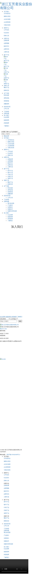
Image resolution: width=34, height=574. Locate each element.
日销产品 (10, 176)
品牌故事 (6, 40)
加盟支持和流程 (12, 211)
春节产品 (10, 171)
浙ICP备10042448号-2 (13, 454)
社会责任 (6, 33)
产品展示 (10, 205)
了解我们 (6, 126)
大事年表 (6, 52)
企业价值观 (7, 19)
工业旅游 (6, 111)
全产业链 (6, 93)
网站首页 (6, 136)
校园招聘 (6, 120)
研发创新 (6, 95)
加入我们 (6, 115)
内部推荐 (6, 123)
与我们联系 (7, 25)
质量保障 (6, 104)
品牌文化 (6, 38)
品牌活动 (6, 49)
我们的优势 (11, 203)
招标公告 (6, 35)
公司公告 (6, 108)
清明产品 (10, 178)
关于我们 (6, 11)
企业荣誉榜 (7, 22)
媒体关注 (6, 46)
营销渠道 (6, 101)
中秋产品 (10, 174)
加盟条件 (10, 209)
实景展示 (10, 207)
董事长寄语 (7, 16)
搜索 (20, 321)
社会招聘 (6, 117)
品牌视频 (6, 43)
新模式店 (6, 90)
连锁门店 (6, 85)
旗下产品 (6, 55)
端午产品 (10, 172)
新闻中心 (6, 28)
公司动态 (6, 30)
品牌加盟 (6, 113)
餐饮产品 (6, 87)
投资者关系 (7, 107)
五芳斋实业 (7, 13)
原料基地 (6, 98)
